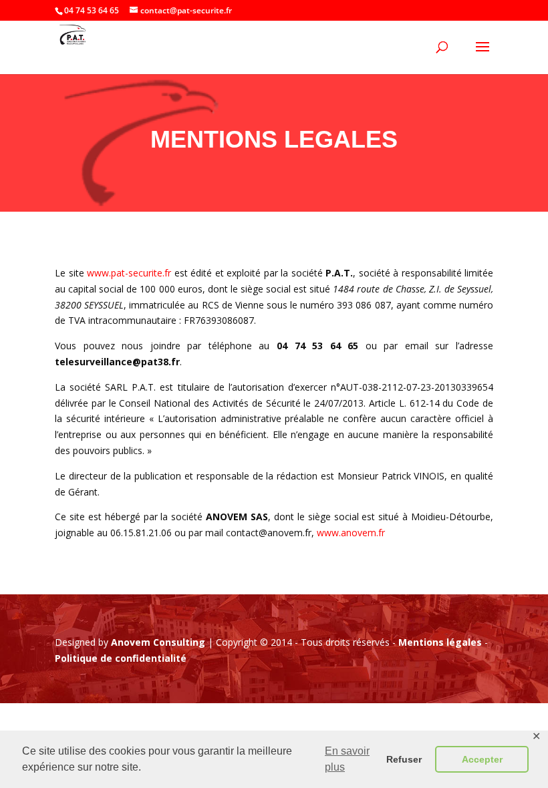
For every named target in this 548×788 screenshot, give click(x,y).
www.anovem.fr (351, 532)
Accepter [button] (482, 759)
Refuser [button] (404, 759)
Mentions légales (440, 642)
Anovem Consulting (158, 642)
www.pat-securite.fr (129, 272)
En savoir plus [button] (347, 759)
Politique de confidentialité (120, 658)
